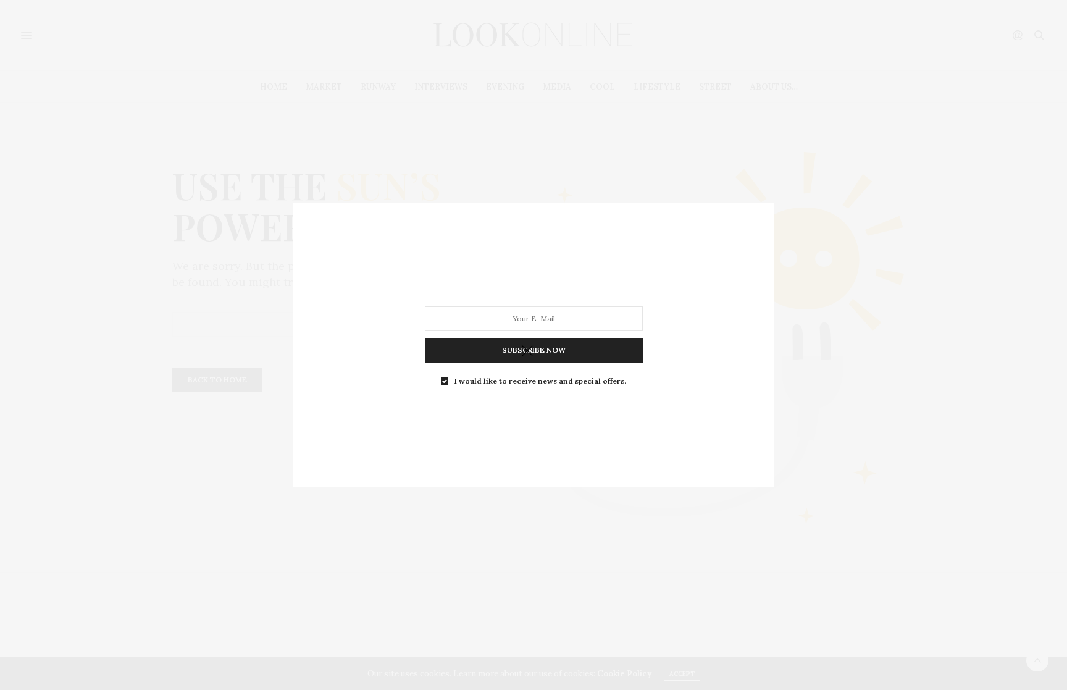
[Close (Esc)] (527, 351)
